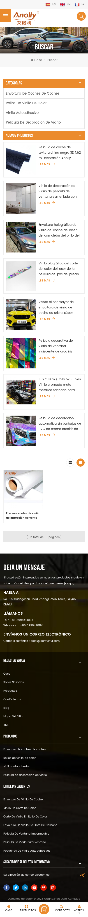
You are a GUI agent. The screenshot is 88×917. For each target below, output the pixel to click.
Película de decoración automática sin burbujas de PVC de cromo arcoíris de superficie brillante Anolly (60, 424)
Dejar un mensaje (44, 909)
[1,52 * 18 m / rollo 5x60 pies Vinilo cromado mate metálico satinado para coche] (21, 392)
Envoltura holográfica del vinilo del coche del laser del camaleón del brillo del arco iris (59, 230)
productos (10, 691)
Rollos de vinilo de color (26, 103)
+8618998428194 (21, 620)
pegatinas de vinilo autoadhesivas (26, 851)
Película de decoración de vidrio (33, 122)
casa (6, 674)
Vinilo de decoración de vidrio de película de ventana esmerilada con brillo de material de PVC (58, 191)
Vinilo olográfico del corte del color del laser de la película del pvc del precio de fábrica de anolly (59, 269)
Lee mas (44, 165)
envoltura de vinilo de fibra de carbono (30, 825)
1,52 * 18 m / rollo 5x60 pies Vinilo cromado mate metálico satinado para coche (60, 385)
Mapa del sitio (13, 716)
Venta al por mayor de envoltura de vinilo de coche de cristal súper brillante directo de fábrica (59, 307)
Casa (38, 60)
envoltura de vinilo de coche (23, 799)
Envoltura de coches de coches (33, 93)
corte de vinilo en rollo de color (25, 817)
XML (6, 725)
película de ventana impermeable (26, 834)
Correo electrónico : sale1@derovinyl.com (31, 641)
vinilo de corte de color (19, 808)
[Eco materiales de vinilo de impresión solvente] (23, 489)
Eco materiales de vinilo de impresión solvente (22, 515)
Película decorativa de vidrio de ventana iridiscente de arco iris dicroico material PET (56, 346)
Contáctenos (12, 699)
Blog (6, 708)
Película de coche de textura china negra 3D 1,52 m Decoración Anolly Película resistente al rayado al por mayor (60, 153)
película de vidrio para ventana (24, 842)
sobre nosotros (13, 682)
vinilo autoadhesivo (22, 113)
